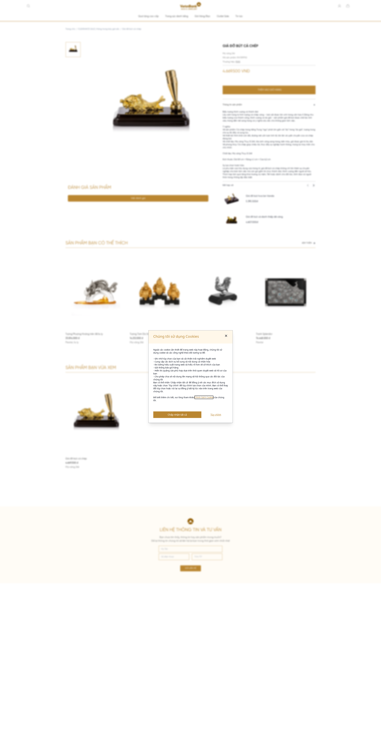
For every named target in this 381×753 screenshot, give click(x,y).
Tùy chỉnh (215, 414)
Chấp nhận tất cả (177, 414)
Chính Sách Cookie (204, 397)
